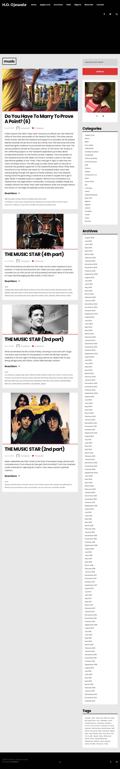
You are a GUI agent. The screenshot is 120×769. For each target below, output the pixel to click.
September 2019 (91, 506)
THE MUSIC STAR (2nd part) (35, 449)
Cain (98, 720)
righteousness (89, 741)
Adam (93, 718)
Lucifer (70, 292)
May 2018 (88, 559)
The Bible (32, 205)
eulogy (50, 378)
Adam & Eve (99, 718)
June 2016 (88, 635)
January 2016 (90, 651)
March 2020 (89, 486)
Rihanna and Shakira (23, 383)
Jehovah (95, 733)
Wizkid (69, 295)
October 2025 (90, 271)
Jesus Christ (38, 199)
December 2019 (91, 496)
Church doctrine (45, 290)
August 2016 (89, 628)
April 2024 (88, 330)
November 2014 (91, 698)
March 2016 (89, 645)
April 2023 (88, 370)
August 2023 (89, 357)
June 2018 (88, 555)
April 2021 (88, 449)
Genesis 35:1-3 (9, 205)
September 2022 (91, 393)
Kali (24, 381)
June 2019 (88, 516)
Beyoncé (17, 290)
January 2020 (90, 492)
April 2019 (88, 522)
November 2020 (91, 466)
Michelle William (66, 381)
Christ (110, 720)
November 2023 (91, 347)
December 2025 (91, 264)
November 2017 (91, 578)
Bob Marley (37, 375)
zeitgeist (43, 383)
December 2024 (91, 304)
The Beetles (55, 487)
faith (86, 165)
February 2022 (90, 416)
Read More (11, 193)
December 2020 (91, 463)
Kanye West (29, 381)
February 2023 (90, 377)
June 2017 (88, 595)
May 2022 (88, 406)
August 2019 (89, 509)
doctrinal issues (106, 728)
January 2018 (90, 572)
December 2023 (91, 344)
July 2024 (88, 321)
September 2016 (91, 625)
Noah (92, 738)
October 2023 (90, 350)
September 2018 (91, 545)
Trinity (106, 744)
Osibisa (14, 383)
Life (86, 185)
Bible (6, 199)
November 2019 (91, 499)
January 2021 (90, 459)
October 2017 (90, 582)
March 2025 (89, 294)
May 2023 (88, 367)
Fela (12, 292)
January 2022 (90, 420)
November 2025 (91, 267)
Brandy (26, 290)
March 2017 (89, 605)
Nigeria (87, 201)
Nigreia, (88, 205)
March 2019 (89, 526)
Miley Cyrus (8, 383)
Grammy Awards (28, 292)
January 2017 (90, 612)
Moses (101, 736)
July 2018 (88, 552)
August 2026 (89, 238)
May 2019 (88, 519)
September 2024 (91, 314)
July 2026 (88, 241)
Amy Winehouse (9, 375)
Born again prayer (90, 720)
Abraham (87, 718)
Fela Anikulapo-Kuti (56, 484)
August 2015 (89, 668)
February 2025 (90, 297)
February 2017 (90, 608)
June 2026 (89, 244)
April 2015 (88, 681)
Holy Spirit (106, 731)
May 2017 (88, 598)
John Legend (56, 292)
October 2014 (90, 701)
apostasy (7, 484)
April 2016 (88, 641)
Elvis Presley (44, 378)
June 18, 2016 (9, 346)
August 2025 (89, 277)
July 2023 (88, 360)
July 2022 (88, 400)
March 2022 (89, 413)
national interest (91, 195)
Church (37, 290)
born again (11, 199)
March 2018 (89, 565)
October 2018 (90, 542)
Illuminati (42, 292)
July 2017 (88, 592)
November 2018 (91, 539)
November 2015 (91, 658)
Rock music (48, 487)
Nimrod (87, 738)
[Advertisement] (60, 36)
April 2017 (88, 602)
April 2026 (88, 251)
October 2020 (90, 469)
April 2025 (88, 291)
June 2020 (89, 476)
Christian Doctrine (20, 199)
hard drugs (59, 378)
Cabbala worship (46, 375)
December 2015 (91, 655)
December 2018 (91, 536)
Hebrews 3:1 (17, 205)
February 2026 (90, 258)
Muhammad (107, 736)
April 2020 (88, 483)
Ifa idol (71, 378)
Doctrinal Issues (91, 162)
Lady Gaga (46, 381)
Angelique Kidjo (9, 290)
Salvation (96, 741)
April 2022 (88, 410)
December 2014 (91, 694)
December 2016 (91, 615)
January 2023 (90, 380)
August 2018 (89, 549)
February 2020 (90, 489)
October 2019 (90, 502)
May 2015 (88, 678)
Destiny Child (33, 378)
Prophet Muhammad (101, 738)
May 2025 (88, 287)
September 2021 (91, 433)
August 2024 (89, 317)
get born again (97, 731)
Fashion (88, 168)
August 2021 (89, 436)
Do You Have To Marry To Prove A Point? (55, 202)
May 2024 (88, 327)
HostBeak (15, 762)
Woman (88, 221)
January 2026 (90, 261)
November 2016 (91, 618)
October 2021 (90, 430)
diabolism (7, 292)
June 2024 (89, 324)
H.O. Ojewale (14, 5)
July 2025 (88, 281)
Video (87, 218)
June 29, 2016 (9, 261)
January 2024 (90, 340)
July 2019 (88, 512)
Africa (87, 138)
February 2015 (90, 688)
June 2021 (88, 443)
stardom (41, 295)
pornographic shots (20, 295)
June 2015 (88, 674)
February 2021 (90, 456)
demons (47, 484)
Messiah (95, 736)
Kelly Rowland (38, 381)
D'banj (53, 290)
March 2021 (89, 453)
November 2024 (91, 307)
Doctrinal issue (96, 728)
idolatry (36, 292)
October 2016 (90, 622)
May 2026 (88, 248)
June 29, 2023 (9, 128)
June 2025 (89, 284)
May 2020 (88, 479)
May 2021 (88, 446)
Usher (46, 295)
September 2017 (91, 585)
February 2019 (90, 529)
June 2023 (89, 363)
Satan (28, 295)
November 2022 (91, 387)
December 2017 (91, 575)
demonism (59, 290)
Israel (90, 733)
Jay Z (46, 292)
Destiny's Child (66, 290)
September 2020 (91, 473)
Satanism (107, 741)
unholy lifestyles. (35, 383)
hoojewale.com (91, 175)
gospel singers (18, 292)
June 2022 (89, 403)
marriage (88, 188)
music (44, 199)
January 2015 (90, 691)
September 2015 (91, 665)
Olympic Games (9, 295)
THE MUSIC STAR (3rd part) (34, 339)
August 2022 (89, 397)
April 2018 (88, 562)
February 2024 (90, 337)
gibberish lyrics (67, 484)
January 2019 (90, 532)
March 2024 (89, 334)
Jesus (50, 292)
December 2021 (91, 423)
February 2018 (90, 569)
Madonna (57, 381)
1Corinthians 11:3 (10, 202)
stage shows (34, 295)
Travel (87, 215)
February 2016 (90, 648)
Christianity (30, 199)
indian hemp (15, 381)
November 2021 (91, 426)
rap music (41, 487)
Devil (38, 378)
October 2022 (90, 390)
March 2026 (89, 254)
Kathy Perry (64, 292)
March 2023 (89, 373)
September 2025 (91, 274)
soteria (87, 208)
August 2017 (89, 588)
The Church (99, 744)
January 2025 (90, 301)
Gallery (87, 172)
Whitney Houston (61, 295)
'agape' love (89, 135)
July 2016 (88, 631)
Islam (87, 178)
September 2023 (91, 354)
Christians (31, 290)
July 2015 (88, 671)
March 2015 (89, 684)
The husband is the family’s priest (46, 205)
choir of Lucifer (56, 375)
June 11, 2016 (9, 456)
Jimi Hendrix (18, 487)
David (112, 726)
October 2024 (90, 311)
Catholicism (89, 148)
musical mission (32, 487)
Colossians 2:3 (105, 726)
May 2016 (88, 638)
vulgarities (52, 295)
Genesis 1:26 (88, 731)
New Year (88, 198)
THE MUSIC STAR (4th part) (34, 254)
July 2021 (88, 440)
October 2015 (90, 661)
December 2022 (91, 383)
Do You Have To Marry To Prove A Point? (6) (39, 119)
